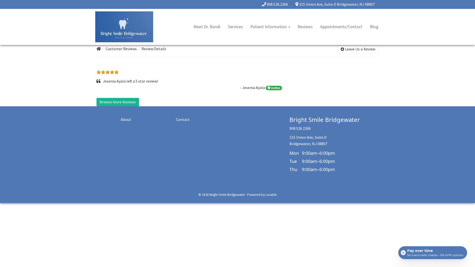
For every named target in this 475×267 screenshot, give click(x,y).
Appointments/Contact (341, 26)
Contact (183, 119)
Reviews (305, 26)
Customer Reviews (121, 48)
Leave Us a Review (359, 49)
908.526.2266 (277, 4)
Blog (374, 26)
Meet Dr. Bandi (206, 26)
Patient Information (269, 26)
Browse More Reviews (118, 102)
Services (235, 26)
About (126, 119)
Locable (271, 195)
